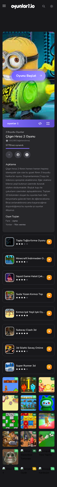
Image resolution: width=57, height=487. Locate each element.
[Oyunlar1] (22, 6)
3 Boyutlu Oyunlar (15, 132)
